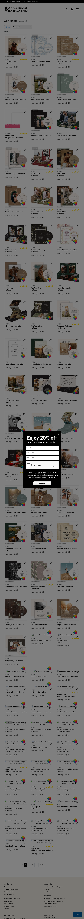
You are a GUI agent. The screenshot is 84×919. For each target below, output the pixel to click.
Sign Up (42, 483)
